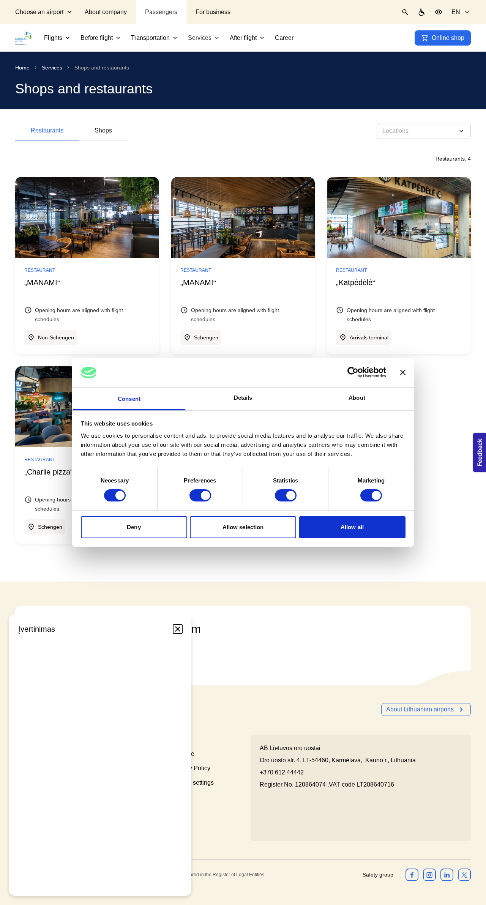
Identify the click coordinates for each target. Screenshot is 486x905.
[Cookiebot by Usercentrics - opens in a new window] (353, 372)
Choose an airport (39, 12)
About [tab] (357, 397)
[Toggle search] (405, 12)
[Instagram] (429, 875)
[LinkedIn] (446, 875)
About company (106, 12)
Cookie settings (193, 782)
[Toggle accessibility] (438, 12)
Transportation (150, 38)
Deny (133, 527)
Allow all (352, 527)
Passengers (161, 12)
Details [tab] (243, 397)
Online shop (448, 38)
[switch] (200, 495)
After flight (243, 38)
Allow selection (243, 527)
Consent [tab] (129, 399)
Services (199, 38)
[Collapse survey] (177, 629)
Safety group (378, 875)
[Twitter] (464, 875)
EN (455, 12)
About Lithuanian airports (420, 709)
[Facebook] (412, 875)
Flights (53, 38)
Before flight (96, 38)
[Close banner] (403, 372)
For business (213, 12)
